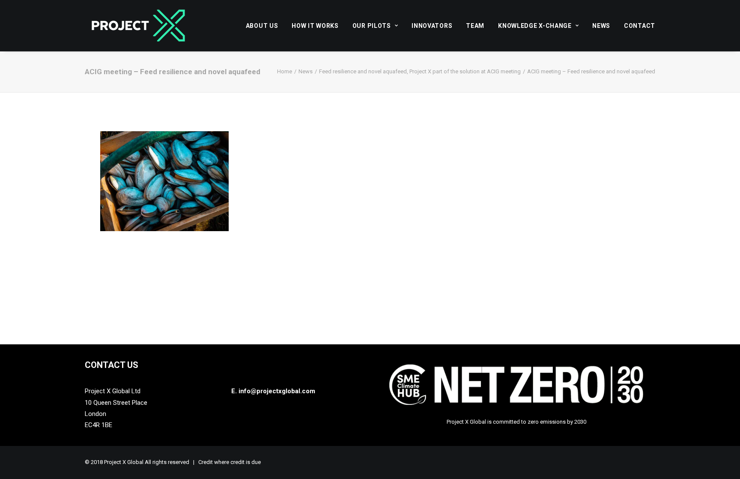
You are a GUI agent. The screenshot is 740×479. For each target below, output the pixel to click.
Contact (639, 25)
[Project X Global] (138, 25)
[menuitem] (265, 25)
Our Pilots (371, 25)
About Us (262, 25)
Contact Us (111, 365)
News (601, 25)
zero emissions (547, 422)
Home (284, 71)
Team (475, 25)
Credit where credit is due (229, 462)
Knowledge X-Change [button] (535, 25)
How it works (315, 25)
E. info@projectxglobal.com (273, 391)
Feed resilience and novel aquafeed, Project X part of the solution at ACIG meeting (420, 71)
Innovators (432, 25)
